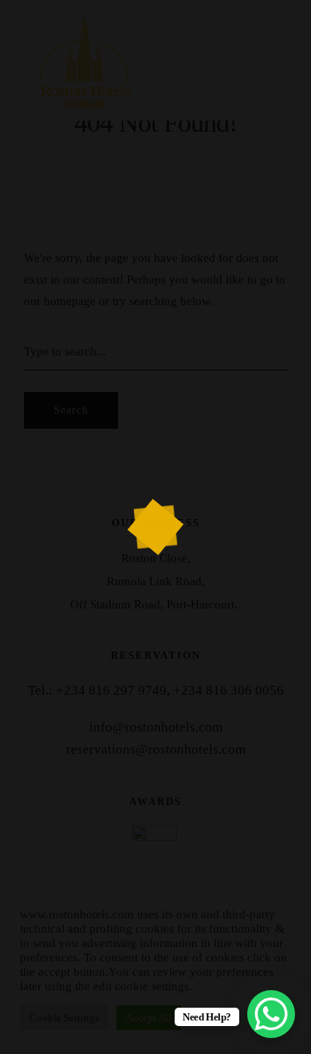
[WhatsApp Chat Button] (271, 1014)
